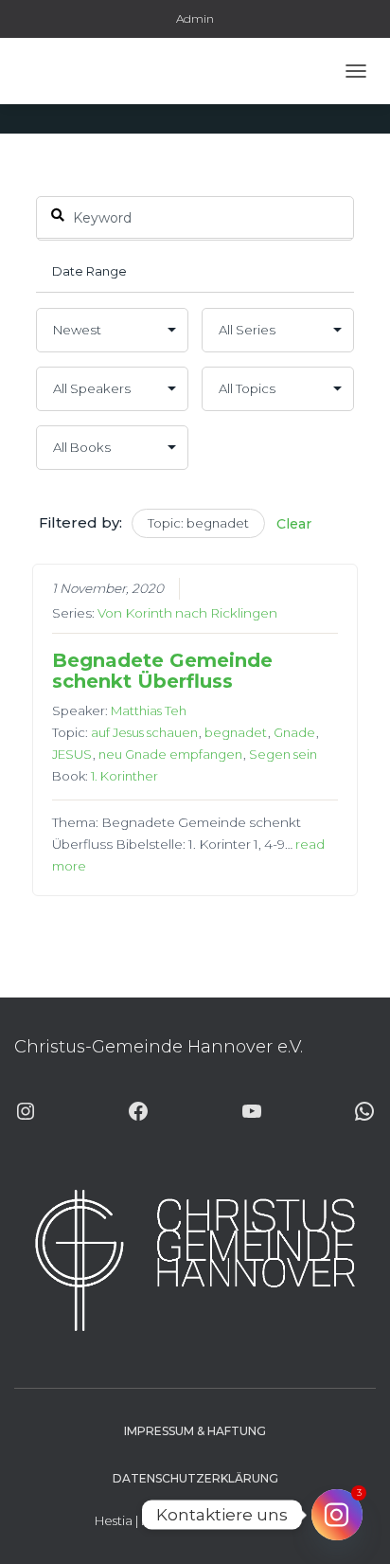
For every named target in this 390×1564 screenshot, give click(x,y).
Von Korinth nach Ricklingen (187, 612)
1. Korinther (124, 775)
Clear (293, 523)
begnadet (235, 732)
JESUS (72, 754)
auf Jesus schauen (144, 732)
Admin (195, 18)
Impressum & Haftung (195, 1431)
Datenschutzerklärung (195, 1478)
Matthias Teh (148, 710)
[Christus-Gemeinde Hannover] (69, 71)
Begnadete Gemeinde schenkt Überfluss (162, 670)
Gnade (294, 732)
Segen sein (283, 754)
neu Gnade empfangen (170, 754)
